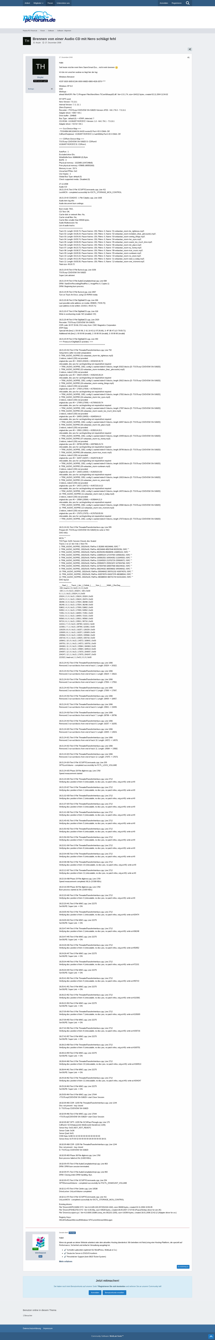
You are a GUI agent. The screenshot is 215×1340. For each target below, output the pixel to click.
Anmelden (164, 3)
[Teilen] (190, 49)
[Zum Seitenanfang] (211, 1336)
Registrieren (177, 3)
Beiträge (31, 89)
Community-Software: (107, 1336)
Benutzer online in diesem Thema (39, 1310)
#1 (188, 57)
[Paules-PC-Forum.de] (107, 17)
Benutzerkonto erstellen (114, 1292)
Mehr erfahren (65, 1261)
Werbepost (40, 1253)
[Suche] (187, 3)
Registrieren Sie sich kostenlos (111, 1286)
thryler (38, 43)
